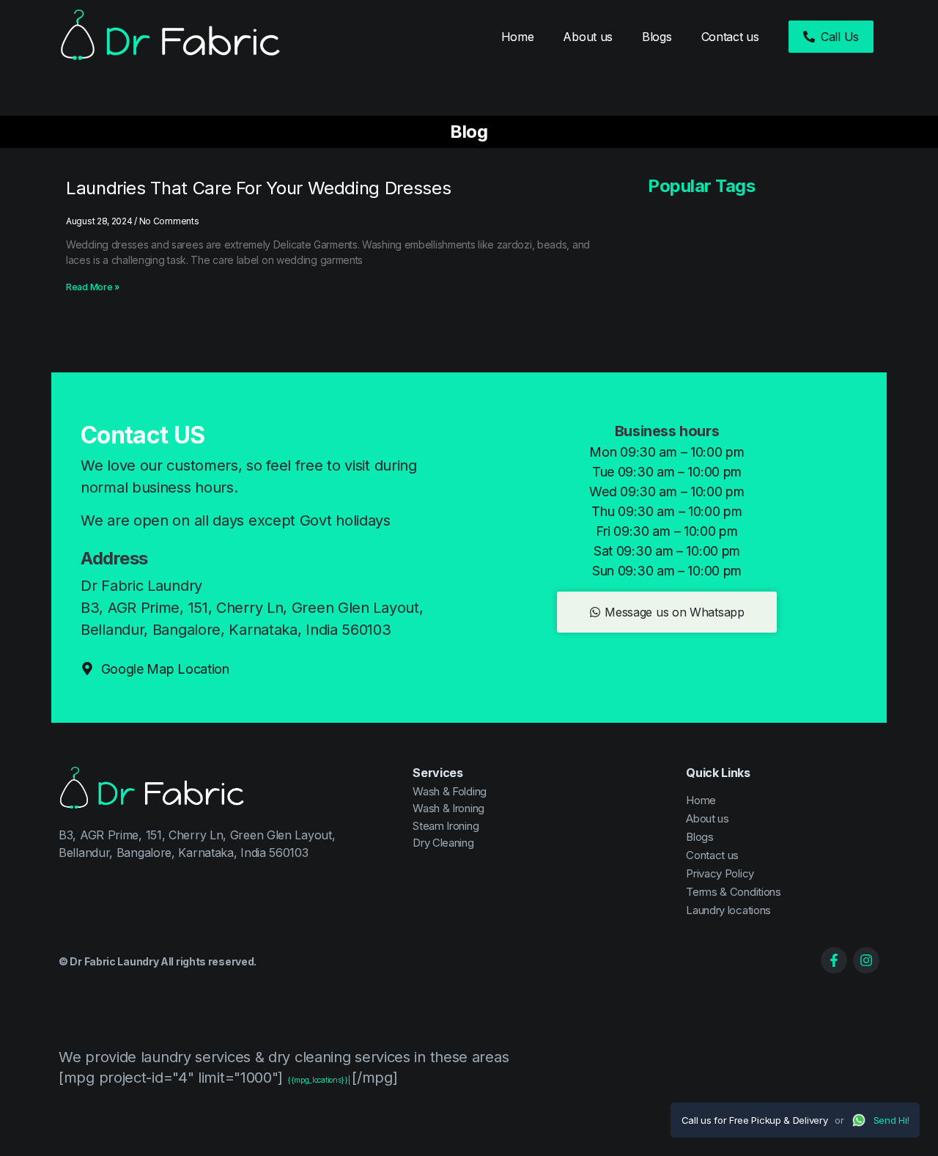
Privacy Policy (720, 873)
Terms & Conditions (733, 892)
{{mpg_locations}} (317, 1079)
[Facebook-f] (834, 960)
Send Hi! (891, 1120)
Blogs (657, 36)
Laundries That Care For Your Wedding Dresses (258, 188)
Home (517, 36)
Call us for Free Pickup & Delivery (755, 1120)
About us (588, 36)
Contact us (730, 36)
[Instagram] (866, 960)
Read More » (92, 286)
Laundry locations (728, 910)
